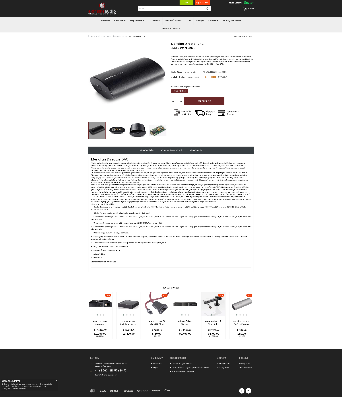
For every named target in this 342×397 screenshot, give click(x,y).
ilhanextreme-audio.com (106, 375)
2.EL (186, 2)
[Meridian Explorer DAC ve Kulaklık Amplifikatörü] (242, 304)
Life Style (200, 20)
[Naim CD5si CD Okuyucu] (185, 304)
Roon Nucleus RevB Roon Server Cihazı (128, 323)
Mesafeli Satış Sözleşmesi (182, 363)
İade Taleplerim (245, 367)
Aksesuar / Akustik (171, 28)
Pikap (188, 20)
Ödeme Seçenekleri (171, 150)
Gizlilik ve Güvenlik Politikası (183, 371)
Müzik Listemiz (235, 2)
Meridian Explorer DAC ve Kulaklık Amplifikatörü (241, 323)
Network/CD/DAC (173, 20)
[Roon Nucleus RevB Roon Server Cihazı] (129, 304)
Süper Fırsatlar (202, 2)
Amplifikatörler (137, 20)
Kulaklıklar (213, 20)
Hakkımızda (157, 363)
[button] (97, 315)
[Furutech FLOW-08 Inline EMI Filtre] (157, 304)
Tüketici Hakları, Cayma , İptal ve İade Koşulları (190, 367)
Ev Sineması (154, 20)
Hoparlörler (120, 20)
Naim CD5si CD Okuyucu (185, 323)
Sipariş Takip (223, 367)
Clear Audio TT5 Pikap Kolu (213, 323)
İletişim (155, 367)
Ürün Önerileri (196, 150)
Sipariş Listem (244, 363)
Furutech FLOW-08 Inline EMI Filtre (156, 323)
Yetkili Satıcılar (224, 363)
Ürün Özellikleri (146, 150)
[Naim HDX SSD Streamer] (100, 304)
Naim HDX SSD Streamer (100, 323)
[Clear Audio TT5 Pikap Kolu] (213, 304)
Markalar (105, 20)
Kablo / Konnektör (232, 20)
